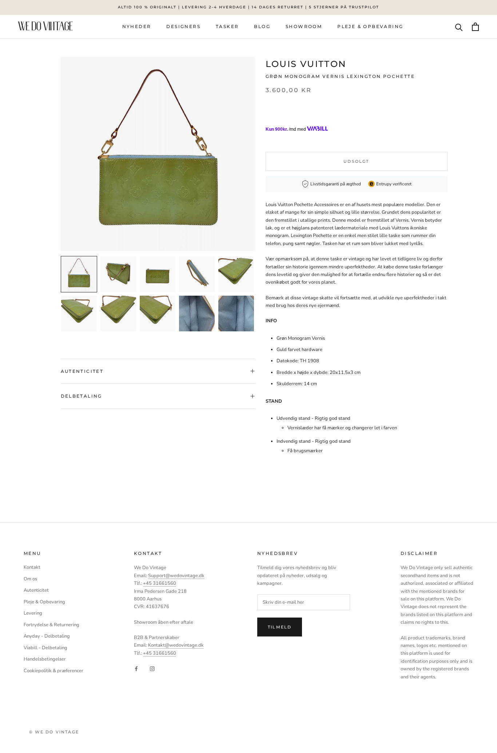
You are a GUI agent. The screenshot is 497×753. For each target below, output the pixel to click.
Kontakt (32, 567)
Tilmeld (279, 627)
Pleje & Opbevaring (44, 602)
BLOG (262, 26)
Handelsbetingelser (45, 659)
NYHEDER (136, 26)
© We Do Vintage (54, 731)
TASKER (227, 26)
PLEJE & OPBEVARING (370, 26)
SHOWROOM (304, 26)
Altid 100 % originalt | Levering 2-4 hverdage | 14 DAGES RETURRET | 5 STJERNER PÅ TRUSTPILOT (248, 7)
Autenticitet (82, 371)
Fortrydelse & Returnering (51, 625)
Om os (30, 579)
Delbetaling (81, 396)
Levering (33, 613)
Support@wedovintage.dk (176, 575)
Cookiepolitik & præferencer (53, 670)
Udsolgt (356, 160)
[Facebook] (136, 668)
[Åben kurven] (475, 27)
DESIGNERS (183, 26)
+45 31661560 (159, 583)
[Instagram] (152, 668)
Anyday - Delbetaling (47, 636)
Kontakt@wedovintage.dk (176, 645)
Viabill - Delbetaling (45, 647)
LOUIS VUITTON (306, 64)
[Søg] (459, 27)
